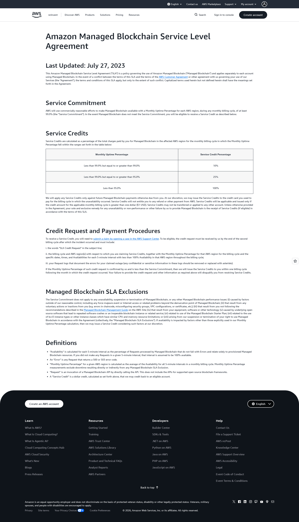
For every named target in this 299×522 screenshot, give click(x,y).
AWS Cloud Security (37, 454)
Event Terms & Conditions (232, 480)
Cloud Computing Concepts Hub (44, 447)
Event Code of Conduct (230, 474)
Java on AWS (160, 454)
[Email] (272, 502)
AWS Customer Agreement (173, 76)
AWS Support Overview (230, 454)
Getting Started (98, 427)
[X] (234, 502)
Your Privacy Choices (66, 510)
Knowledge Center (227, 447)
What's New (32, 461)
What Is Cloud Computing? (41, 434)
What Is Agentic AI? (36, 441)
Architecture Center (100, 454)
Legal (219, 467)
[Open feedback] (295, 261)
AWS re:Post (223, 441)
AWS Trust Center (99, 441)
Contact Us (222, 427)
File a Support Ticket (228, 434)
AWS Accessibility (226, 461)
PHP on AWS (160, 461)
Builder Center (161, 427)
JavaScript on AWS (163, 467)
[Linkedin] (245, 502)
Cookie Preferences (100, 510)
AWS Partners (97, 474)
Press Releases (34, 474)
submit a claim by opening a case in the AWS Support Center (126, 238)
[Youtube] (261, 502)
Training (93, 434)
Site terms (43, 510)
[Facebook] (239, 502)
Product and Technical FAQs (105, 461)
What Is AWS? (33, 427)
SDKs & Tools (160, 434)
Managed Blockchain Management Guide (106, 309)
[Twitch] (256, 502)
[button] (72, 15)
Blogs (28, 467)
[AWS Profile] (264, 4)
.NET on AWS (160, 441)
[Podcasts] (267, 502)
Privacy (29, 510)
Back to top (147, 487)
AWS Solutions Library (102, 447)
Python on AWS (161, 447)
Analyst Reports (98, 467)
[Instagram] (250, 502)
